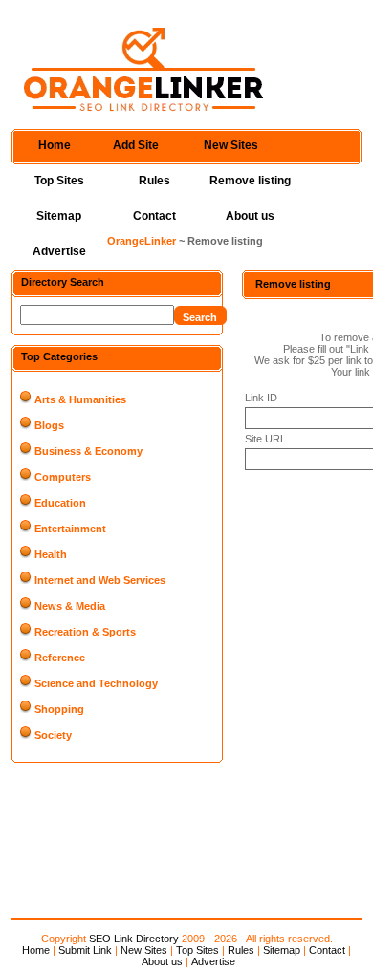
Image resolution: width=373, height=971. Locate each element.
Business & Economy (88, 451)
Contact (154, 216)
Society (53, 735)
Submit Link (85, 950)
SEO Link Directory (134, 938)
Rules (154, 180)
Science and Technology (96, 683)
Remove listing (250, 180)
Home (54, 145)
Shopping (59, 709)
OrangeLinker (141, 241)
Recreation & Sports (85, 631)
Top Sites (59, 180)
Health (50, 554)
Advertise (59, 251)
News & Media (69, 606)
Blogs (49, 425)
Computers (62, 477)
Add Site (136, 145)
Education (60, 502)
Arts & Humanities (80, 399)
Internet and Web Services (99, 580)
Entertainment (70, 528)
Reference (59, 657)
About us (250, 216)
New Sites (231, 145)
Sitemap (58, 216)
